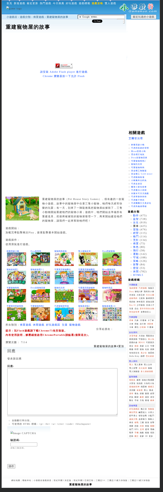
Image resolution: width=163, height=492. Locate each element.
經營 (136, 233)
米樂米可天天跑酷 (140, 193)
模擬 (147, 433)
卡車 (131, 327)
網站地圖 (15, 480)
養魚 (137, 393)
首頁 (9, 3)
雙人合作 (148, 364)
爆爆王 (151, 387)
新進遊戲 (19, 3)
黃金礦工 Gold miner (142, 174)
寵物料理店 (107, 288)
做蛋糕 (151, 353)
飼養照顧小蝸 (13, 251)
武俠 (142, 426)
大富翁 (132, 383)
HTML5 (138, 275)
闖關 (152, 426)
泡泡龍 (140, 383)
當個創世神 (134, 387)
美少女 (144, 353)
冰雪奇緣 (133, 336)
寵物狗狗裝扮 (60, 251)
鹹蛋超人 (143, 412)
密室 (136, 268)
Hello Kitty (134, 356)
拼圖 (142, 393)
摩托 (137, 327)
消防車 (150, 324)
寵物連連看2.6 (108, 306)
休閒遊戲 (38, 324)
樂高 (147, 393)
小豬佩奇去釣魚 (139, 180)
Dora (131, 291)
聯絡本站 (26, 480)
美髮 (142, 346)
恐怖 (131, 436)
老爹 (142, 436)
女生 (136, 222)
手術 (137, 400)
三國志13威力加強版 (117, 480)
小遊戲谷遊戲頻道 (42, 480)
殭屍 (131, 426)
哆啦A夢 (139, 291)
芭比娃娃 (150, 356)
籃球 (147, 429)
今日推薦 (58, 3)
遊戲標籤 (84, 3)
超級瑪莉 (133, 298)
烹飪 (136, 240)
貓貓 (150, 368)
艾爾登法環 (136, 138)
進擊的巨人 (146, 312)
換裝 (137, 346)
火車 (131, 324)
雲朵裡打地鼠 (138, 154)
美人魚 (151, 339)
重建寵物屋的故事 (57, 17)
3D (146, 436)
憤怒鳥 (132, 380)
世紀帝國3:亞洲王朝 (83, 480)
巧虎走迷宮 (136, 184)
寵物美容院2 (84, 306)
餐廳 (131, 349)
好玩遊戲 (71, 3)
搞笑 (147, 397)
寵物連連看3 (12, 269)
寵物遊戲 (75, 324)
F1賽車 (150, 327)
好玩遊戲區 (53, 324)
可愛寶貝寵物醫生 (62, 269)
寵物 (142, 349)
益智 (136, 219)
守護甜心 (143, 339)
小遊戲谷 (12, 17)
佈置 (136, 243)
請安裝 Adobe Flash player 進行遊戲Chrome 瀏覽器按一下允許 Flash (64, 73)
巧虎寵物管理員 (61, 306)
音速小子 (150, 305)
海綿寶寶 (133, 288)
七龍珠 (142, 298)
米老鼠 (132, 295)
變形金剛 (143, 416)
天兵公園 (150, 295)
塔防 (152, 433)
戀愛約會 (133, 342)
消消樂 (132, 390)
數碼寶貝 (150, 298)
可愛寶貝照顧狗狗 (15, 306)
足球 (142, 429)
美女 (131, 346)
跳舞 (152, 349)
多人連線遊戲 (147, 371)
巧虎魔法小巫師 (139, 190)
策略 (136, 261)
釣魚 (131, 397)
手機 (137, 433)
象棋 (142, 397)
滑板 (137, 324)
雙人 (131, 364)
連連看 (140, 390)
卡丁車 (151, 320)
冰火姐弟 (143, 368)
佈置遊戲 (38, 17)
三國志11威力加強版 (140, 480)
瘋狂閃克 (133, 412)
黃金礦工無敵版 (139, 171)
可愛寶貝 (150, 342)
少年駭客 (141, 305)
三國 (142, 422)
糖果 (152, 400)
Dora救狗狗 (36, 251)
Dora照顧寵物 (108, 251)
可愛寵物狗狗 (13, 288)
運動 (136, 254)
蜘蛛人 (151, 419)
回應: (10, 366)
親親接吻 (133, 339)
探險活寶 (150, 302)
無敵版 (151, 409)
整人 (146, 390)
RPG (137, 429)
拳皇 (131, 422)
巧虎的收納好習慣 (140, 148)
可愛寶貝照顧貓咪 (86, 288)
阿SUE (142, 342)
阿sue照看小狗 (138, 151)
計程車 (143, 327)
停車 (131, 320)
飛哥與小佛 (149, 291)
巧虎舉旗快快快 (139, 196)
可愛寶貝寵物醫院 (86, 269)
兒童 (65, 324)
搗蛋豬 (144, 387)
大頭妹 (142, 336)
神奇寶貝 (141, 302)
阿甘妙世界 (134, 312)
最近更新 (32, 3)
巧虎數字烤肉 (138, 200)
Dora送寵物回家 (38, 288)
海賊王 (151, 288)
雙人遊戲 (110, 3)
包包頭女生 (134, 353)
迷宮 (152, 397)
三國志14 (100, 480)
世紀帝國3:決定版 (62, 480)
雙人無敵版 (134, 371)
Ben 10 (132, 305)
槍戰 (137, 422)
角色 (136, 247)
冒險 (136, 229)
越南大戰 (133, 419)
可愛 (152, 346)
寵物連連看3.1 (37, 269)
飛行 (136, 250)
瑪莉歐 (132, 302)
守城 (136, 257)
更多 (151, 436)
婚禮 (143, 356)
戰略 (152, 429)
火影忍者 (141, 295)
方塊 (142, 400)
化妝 (147, 349)
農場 (147, 400)
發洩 (147, 422)
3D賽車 (143, 320)
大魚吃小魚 (149, 383)
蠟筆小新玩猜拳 (139, 187)
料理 (137, 349)
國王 (137, 436)
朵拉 (137, 308)
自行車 (143, 324)
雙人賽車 (139, 364)
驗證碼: (15, 440)
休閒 (136, 271)
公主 (147, 346)
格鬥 (136, 236)
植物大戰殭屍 (148, 380)
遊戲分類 (25, 17)
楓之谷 (144, 409)
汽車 (137, 320)
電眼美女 (150, 336)
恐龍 (137, 426)
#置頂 (109, 346)
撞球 (131, 393)
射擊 (136, 264)
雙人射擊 (133, 368)
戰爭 (131, 433)
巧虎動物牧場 (138, 177)
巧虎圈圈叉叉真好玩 (141, 203)
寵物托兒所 (59, 288)
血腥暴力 (143, 419)
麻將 (139, 380)
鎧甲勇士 (133, 416)
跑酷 (142, 433)
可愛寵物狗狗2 (37, 306)
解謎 (137, 397)
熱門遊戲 (45, 3)
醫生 (131, 400)
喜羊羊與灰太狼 (147, 308)
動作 (136, 215)
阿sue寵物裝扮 (109, 269)
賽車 (136, 226)
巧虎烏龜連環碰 (139, 206)
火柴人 (151, 412)
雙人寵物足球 (84, 251)
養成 (151, 390)
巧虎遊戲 (143, 288)
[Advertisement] (64, 40)
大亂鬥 (151, 416)
